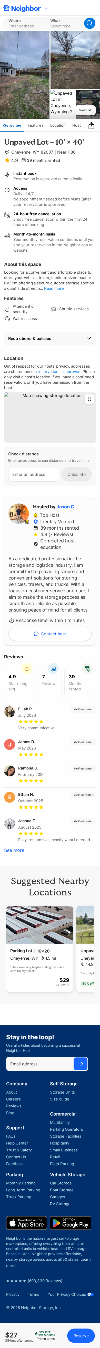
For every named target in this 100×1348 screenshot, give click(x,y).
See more (14, 850)
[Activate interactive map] (50, 417)
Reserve (81, 1335)
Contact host (53, 633)
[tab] (12, 125)
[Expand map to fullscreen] (89, 399)
